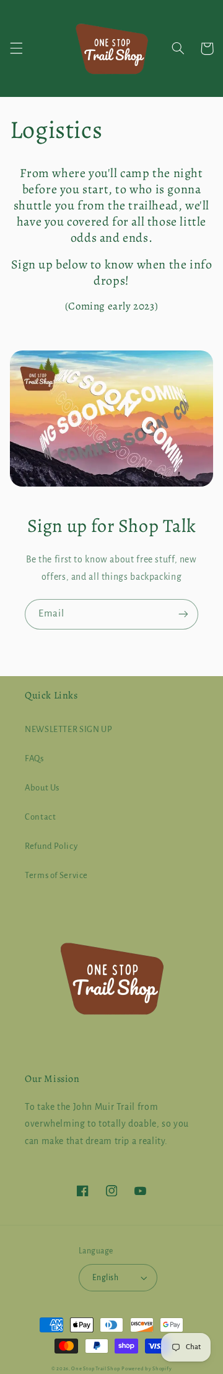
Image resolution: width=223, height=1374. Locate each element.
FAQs (34, 758)
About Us (42, 787)
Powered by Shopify (146, 1369)
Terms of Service (56, 875)
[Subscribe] (183, 614)
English (105, 1277)
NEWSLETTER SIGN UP (68, 729)
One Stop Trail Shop (95, 1369)
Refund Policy (51, 846)
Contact (40, 817)
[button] (16, 48)
